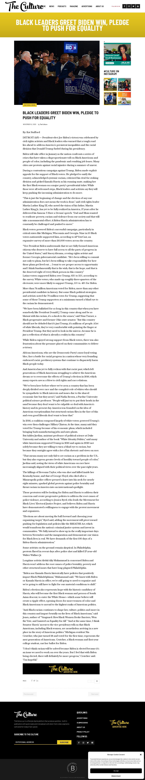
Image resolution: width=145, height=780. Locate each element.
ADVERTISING (82, 718)
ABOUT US (81, 727)
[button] (141, 755)
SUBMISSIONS (82, 723)
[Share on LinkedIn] (37, 680)
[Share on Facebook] (31, 680)
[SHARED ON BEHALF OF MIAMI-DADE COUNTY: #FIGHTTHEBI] (124, 98)
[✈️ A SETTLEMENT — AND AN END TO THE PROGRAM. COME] (110, 98)
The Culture (43, 124)
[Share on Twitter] (34, 680)
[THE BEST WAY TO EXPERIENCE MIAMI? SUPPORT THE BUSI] (124, 84)
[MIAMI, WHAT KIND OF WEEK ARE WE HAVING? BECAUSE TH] (110, 84)
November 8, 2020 (29, 124)
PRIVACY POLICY (116, 776)
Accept (116, 771)
